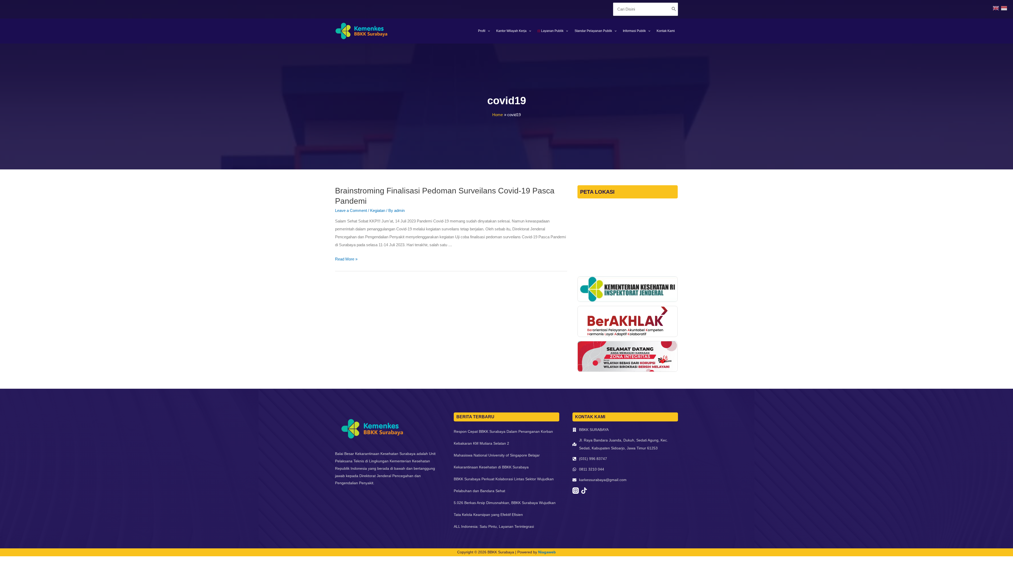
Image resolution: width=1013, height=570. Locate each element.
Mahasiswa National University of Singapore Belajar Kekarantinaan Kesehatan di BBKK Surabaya (497, 461)
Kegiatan (377, 210)
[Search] (674, 9)
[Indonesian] (1005, 8)
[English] (997, 8)
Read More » (346, 259)
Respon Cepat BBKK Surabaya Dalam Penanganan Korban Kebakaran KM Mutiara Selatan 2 (503, 437)
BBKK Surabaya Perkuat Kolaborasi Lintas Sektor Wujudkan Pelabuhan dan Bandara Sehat (504, 485)
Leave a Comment (351, 210)
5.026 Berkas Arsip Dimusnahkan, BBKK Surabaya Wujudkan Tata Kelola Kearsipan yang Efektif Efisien (505, 509)
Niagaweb (547, 552)
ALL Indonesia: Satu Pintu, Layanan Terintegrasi (494, 526)
